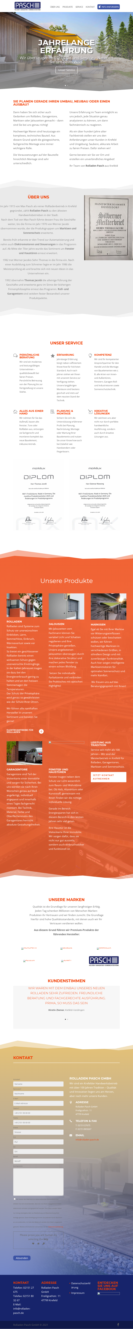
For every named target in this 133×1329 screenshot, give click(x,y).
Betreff (15, 1156)
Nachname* (17, 1089)
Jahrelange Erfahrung (66, 46)
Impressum (78, 1293)
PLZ (14, 1137)
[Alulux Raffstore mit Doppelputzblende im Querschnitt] (66, 618)
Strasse (15, 1127)
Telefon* (16, 1108)
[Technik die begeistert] (108, 619)
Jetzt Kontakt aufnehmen (103, 777)
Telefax (15, 1118)
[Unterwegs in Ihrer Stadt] (66, 743)
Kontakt (90, 7)
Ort (14, 1147)
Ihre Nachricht (18, 1166)
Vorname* (16, 1079)
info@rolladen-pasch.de (87, 1139)
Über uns (55, 7)
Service (79, 7)
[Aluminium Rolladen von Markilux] (24, 616)
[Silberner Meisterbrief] (108, 259)
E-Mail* (15, 1099)
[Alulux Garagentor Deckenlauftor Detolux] (24, 764)
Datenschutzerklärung (55, 1227)
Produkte (67, 7)
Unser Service (66, 70)
